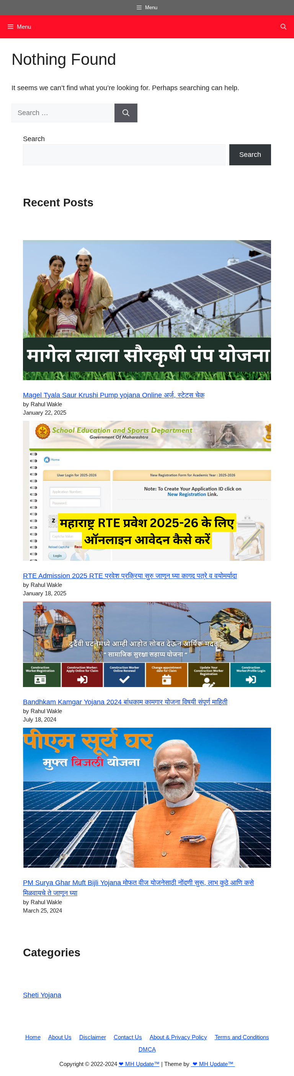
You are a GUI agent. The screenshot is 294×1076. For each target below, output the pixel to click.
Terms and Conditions (242, 1037)
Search (34, 139)
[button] (283, 26)
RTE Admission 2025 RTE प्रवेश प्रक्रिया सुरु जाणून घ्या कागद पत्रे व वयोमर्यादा (130, 576)
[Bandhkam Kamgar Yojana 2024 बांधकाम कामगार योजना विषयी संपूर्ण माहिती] (147, 645)
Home (33, 1037)
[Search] (125, 113)
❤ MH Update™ (139, 1064)
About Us (60, 1037)
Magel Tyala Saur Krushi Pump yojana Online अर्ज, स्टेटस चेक (113, 395)
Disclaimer (92, 1037)
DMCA (147, 1049)
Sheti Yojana (42, 995)
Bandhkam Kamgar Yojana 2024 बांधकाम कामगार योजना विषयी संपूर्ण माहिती (125, 702)
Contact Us (128, 1037)
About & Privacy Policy (178, 1037)
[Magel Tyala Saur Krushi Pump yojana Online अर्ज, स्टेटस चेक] (147, 311)
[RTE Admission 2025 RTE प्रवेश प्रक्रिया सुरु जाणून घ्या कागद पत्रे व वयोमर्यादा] (147, 492)
